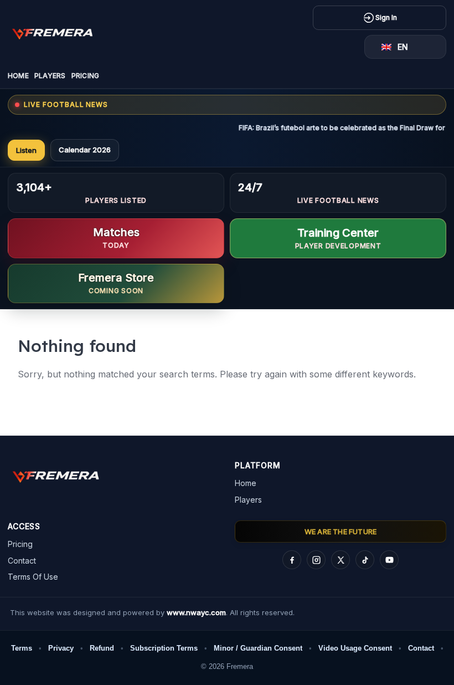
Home (18, 75)
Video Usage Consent (355, 648)
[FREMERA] (60, 33)
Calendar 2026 (85, 149)
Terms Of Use (33, 576)
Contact (22, 560)
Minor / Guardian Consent (258, 648)
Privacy (61, 648)
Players (50, 75)
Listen (26, 150)
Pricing (85, 75)
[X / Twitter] (340, 559)
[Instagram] (316, 559)
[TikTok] (364, 559)
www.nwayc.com (196, 612)
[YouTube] (389, 559)
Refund (102, 648)
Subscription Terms (164, 648)
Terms (21, 648)
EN (403, 47)
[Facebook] (291, 559)
